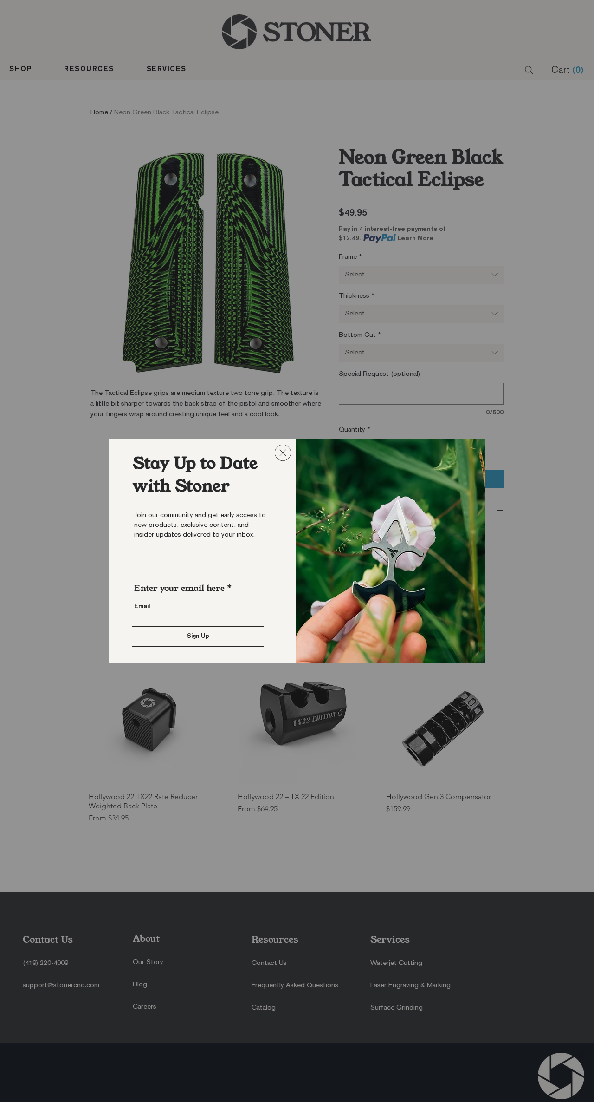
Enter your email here (179, 588)
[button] (283, 452)
